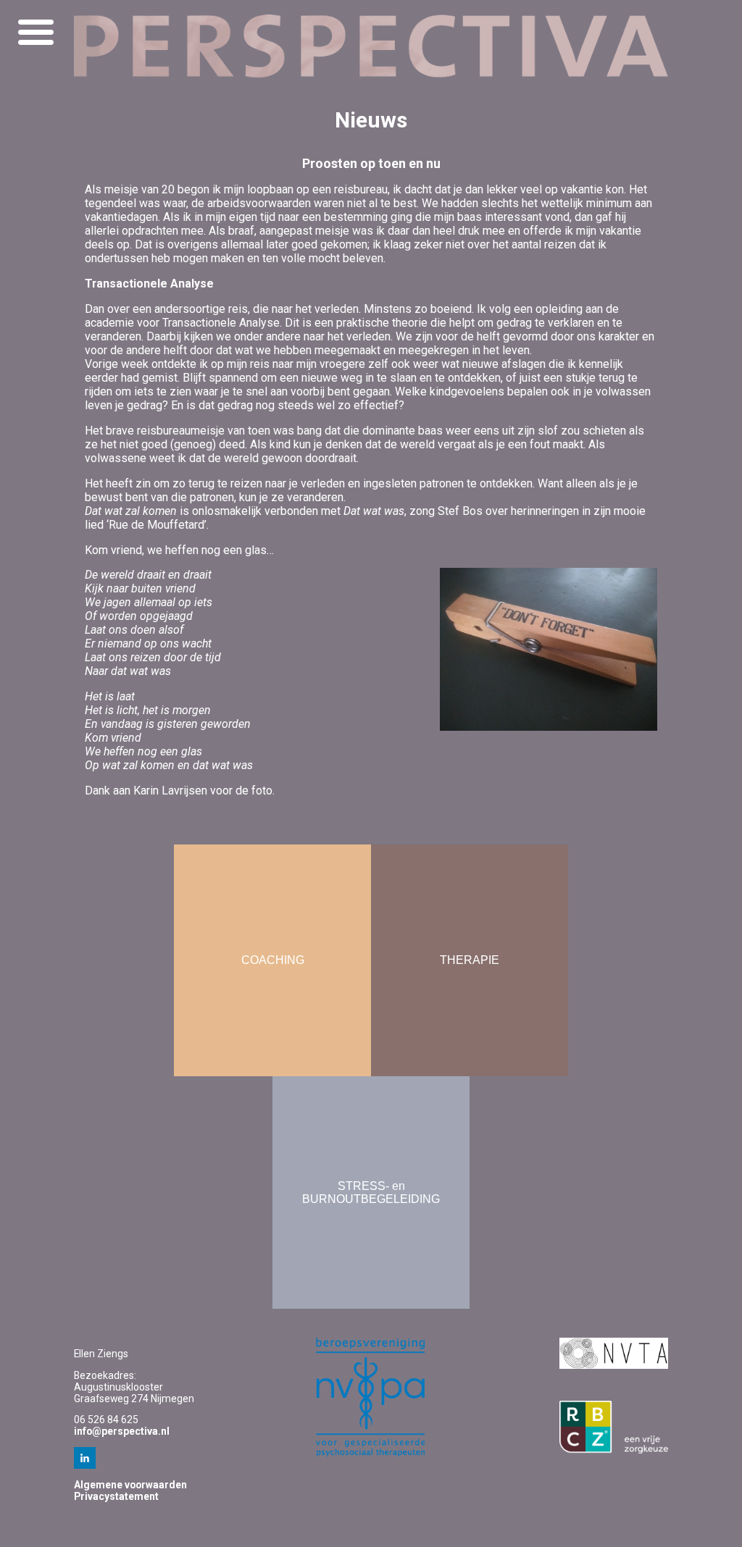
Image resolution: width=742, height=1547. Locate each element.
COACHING (272, 960)
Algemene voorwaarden (130, 1485)
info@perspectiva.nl (122, 1431)
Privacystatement (116, 1496)
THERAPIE (469, 960)
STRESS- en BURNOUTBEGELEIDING (371, 1192)
